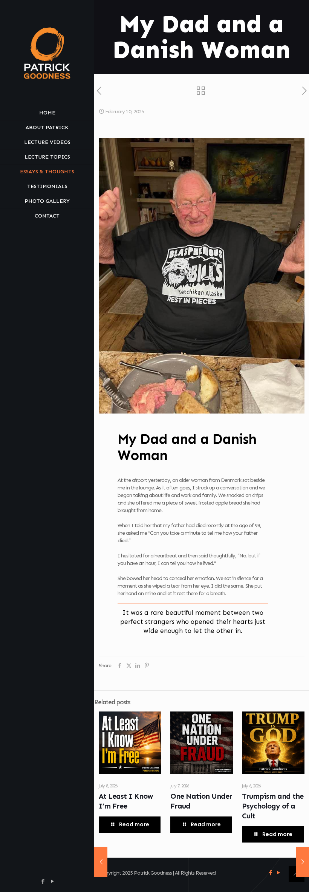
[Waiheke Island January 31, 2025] (100, 862)
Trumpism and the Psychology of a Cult (272, 806)
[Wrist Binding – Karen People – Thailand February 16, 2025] (302, 862)
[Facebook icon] (43, 881)
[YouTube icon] (52, 881)
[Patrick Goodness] (47, 53)
